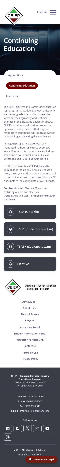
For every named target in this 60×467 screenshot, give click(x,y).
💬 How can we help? (41, 459)
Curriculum (28, 301)
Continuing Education (22, 85)
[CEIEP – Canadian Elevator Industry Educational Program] (14, 16)
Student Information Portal (30, 333)
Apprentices (15, 75)
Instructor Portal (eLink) (30, 339)
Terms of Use (30, 352)
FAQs (28, 320)
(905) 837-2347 (34, 401)
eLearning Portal (30, 327)
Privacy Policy (30, 359)
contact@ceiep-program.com (33, 410)
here (12, 199)
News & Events (30, 314)
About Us (28, 308)
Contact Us (30, 346)
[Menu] (53, 12)
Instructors (13, 96)
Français (42, 12)
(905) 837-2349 (32, 406)
